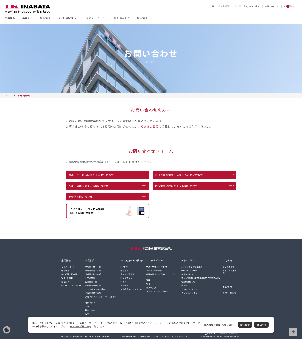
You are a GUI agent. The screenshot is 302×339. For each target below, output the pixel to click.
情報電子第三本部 (93, 274)
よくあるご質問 (148, 126)
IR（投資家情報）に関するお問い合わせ (179, 175)
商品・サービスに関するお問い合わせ (91, 175)
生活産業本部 (91, 281)
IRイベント (125, 281)
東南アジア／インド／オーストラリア (101, 297)
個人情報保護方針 (129, 336)
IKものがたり (122, 18)
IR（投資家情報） (68, 18)
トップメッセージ (154, 270)
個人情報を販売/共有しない (6, 329)
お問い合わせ (272, 6)
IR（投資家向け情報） (132, 260)
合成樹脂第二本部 (93, 293)
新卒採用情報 (229, 266)
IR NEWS (124, 266)
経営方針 (124, 270)
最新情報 (45, 18)
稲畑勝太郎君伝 (188, 281)
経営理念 (65, 270)
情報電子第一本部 (93, 266)
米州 (87, 306)
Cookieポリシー (166, 336)
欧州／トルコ (91, 310)
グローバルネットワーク (71, 286)
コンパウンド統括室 (96, 289)
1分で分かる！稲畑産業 (191, 266)
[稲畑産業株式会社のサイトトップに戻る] (27, 9)
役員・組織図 (67, 277)
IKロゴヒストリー (189, 270)
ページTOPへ (293, 332)
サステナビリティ (96, 18)
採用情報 (142, 18)
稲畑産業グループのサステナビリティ (162, 275)
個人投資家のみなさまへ (131, 289)
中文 (257, 6)
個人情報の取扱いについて (148, 336)
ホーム (8, 95)
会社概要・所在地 (69, 274)
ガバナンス (151, 287)
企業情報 (10, 18)
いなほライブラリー (190, 289)
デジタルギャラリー (190, 293)
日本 (87, 313)
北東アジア (90, 302)
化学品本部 (90, 277)
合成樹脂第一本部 (93, 285)
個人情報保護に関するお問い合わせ (176, 186)
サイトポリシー (181, 336)
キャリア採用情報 (229, 271)
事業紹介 (27, 18)
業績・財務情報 (127, 274)
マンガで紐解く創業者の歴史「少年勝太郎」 (201, 277)
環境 (148, 280)
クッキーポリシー (79, 326)
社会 (148, 283)
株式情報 (124, 285)
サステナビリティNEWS (157, 266)
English (248, 6)
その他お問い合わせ (80, 196)
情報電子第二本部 (93, 270)
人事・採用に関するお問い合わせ (88, 186)
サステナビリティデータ (157, 291)
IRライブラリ (126, 277)
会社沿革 (65, 281)
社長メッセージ (68, 266)
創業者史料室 (187, 274)
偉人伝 (184, 285)
